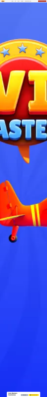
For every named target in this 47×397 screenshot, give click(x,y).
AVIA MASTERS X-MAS (28, 1)
